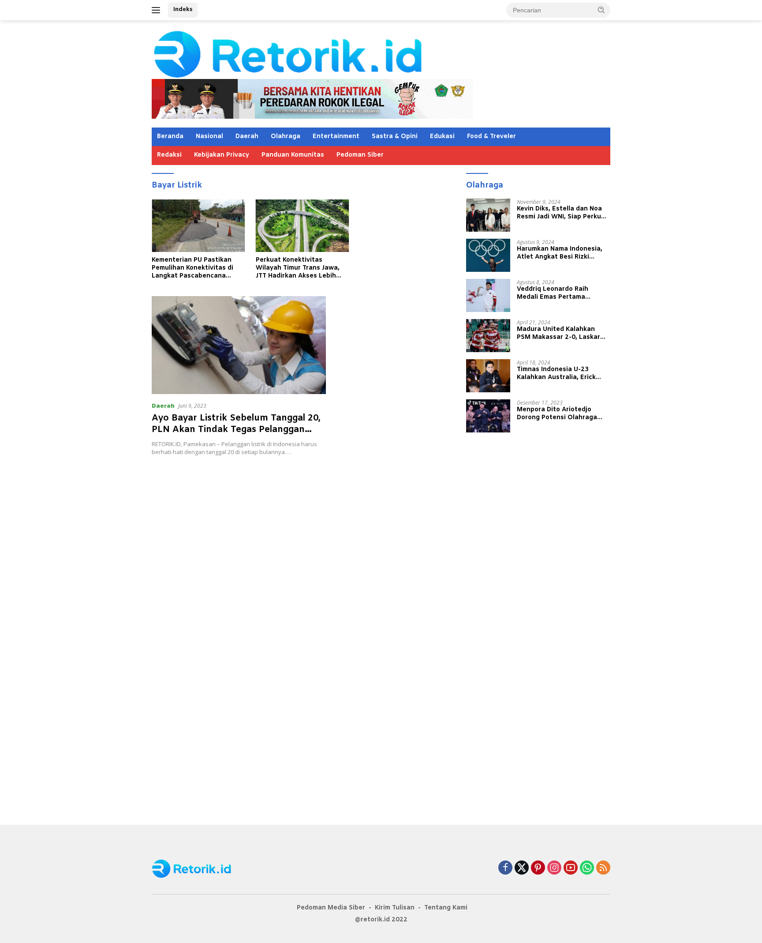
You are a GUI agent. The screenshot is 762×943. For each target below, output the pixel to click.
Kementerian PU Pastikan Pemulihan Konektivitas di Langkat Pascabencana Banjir (192, 268)
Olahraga (285, 136)
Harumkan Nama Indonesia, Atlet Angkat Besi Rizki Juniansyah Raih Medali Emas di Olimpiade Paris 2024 (563, 253)
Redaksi (169, 155)
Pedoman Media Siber (331, 908)
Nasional (209, 136)
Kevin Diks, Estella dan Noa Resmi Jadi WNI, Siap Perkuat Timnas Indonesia (562, 213)
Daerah (246, 136)
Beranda (170, 136)
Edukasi (442, 136)
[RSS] (603, 868)
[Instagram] (554, 868)
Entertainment (336, 136)
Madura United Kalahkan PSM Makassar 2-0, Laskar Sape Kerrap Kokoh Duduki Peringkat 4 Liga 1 (558, 333)
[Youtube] (571, 868)
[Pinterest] (538, 868)
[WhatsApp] (587, 868)
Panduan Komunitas (292, 155)
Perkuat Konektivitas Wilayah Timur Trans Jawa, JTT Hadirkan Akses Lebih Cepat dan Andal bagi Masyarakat (298, 268)
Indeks (182, 9)
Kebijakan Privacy (221, 155)
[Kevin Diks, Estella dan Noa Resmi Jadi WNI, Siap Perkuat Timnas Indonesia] (488, 215)
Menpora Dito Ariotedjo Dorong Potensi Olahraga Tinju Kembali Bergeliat (557, 413)
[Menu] (158, 10)
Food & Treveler (491, 136)
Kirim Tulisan (395, 908)
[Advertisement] (302, 512)
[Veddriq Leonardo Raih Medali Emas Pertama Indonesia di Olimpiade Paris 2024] (488, 295)
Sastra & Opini (395, 136)
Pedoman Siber (360, 155)
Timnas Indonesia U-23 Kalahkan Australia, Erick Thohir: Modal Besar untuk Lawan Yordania (558, 373)
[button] (601, 10)
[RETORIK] (324, 53)
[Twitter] (522, 868)
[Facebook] (505, 868)
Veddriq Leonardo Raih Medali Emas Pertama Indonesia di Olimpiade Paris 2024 (561, 293)
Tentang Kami (445, 908)
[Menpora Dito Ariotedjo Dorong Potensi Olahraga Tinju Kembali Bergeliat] (488, 415)
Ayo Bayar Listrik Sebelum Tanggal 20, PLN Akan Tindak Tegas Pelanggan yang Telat (236, 429)
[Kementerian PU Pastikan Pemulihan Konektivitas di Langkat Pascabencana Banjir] (198, 225)
